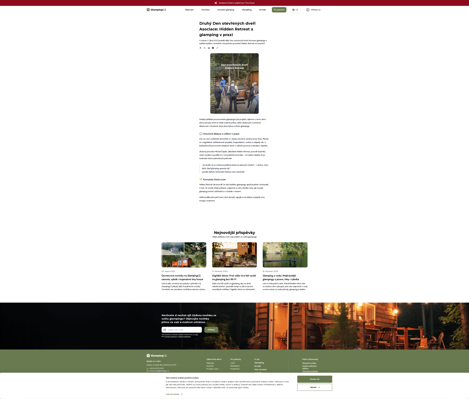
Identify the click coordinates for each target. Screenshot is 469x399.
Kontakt (262, 10)
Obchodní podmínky (310, 371)
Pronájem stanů (212, 369)
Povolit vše (315, 379)
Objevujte (189, 10)
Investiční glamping (225, 10)
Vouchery (205, 10)
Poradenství (235, 369)
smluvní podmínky (185, 336)
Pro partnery (279, 10)
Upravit (313, 387)
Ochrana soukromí (171, 336)
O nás (256, 359)
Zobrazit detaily (172, 394)
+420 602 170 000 (156, 368)
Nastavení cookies (309, 363)
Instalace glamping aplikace (309, 367)
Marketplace (235, 366)
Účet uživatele (260, 369)
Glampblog (246, 10)
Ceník (232, 363)
